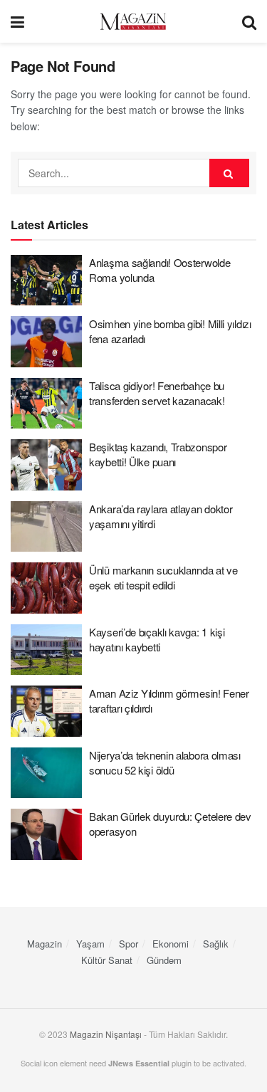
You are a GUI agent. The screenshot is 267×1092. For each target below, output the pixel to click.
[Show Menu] (17, 21)
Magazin (44, 943)
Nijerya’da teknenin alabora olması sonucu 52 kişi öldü (165, 762)
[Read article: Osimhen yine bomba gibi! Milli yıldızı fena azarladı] (46, 341)
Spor (128, 943)
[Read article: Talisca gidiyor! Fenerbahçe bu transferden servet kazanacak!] (46, 403)
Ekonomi (170, 943)
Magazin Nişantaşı (106, 1034)
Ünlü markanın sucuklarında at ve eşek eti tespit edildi (163, 577)
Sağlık (216, 943)
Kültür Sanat (106, 960)
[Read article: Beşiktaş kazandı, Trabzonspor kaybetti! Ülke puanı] (46, 464)
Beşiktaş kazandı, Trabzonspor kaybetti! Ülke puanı (157, 454)
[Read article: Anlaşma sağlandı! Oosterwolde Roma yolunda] (46, 280)
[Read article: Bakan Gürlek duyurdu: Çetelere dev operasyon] (46, 834)
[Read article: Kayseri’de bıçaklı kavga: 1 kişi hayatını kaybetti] (46, 650)
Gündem (164, 960)
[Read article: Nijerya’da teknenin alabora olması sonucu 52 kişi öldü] (46, 773)
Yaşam (90, 943)
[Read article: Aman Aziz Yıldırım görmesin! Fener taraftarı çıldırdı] (46, 711)
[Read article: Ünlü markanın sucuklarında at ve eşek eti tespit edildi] (46, 588)
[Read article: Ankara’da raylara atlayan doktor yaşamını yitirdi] (46, 526)
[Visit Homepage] (133, 22)
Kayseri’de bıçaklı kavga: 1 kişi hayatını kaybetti (156, 639)
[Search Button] (249, 21)
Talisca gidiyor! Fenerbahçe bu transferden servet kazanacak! (156, 393)
